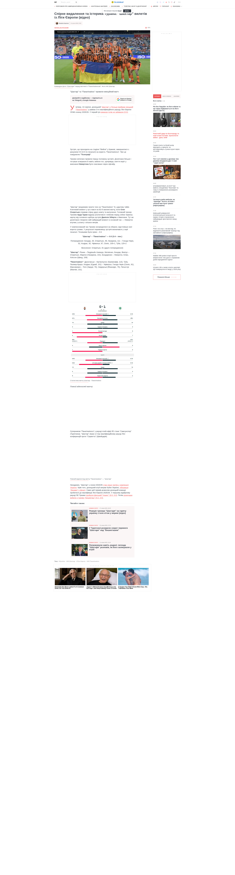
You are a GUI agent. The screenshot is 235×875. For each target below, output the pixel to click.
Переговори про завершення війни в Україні (71, 6)
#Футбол (62, 561)
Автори (155, 6)
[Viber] (160, 2)
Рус (179, 2)
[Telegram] (163, 2)
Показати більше (164, 277)
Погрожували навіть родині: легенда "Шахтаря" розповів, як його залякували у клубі (110, 547)
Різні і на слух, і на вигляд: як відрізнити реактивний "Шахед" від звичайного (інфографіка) (166, 231)
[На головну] (117, 2)
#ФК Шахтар (70, 561)
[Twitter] (169, 2)
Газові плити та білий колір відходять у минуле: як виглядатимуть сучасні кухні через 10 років (166, 148)
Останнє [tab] (157, 96)
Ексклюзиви (115, 6)
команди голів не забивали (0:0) (114, 112)
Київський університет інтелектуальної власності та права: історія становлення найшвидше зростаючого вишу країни (165, 217)
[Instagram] (171, 2)
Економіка (176, 6)
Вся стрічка (157, 101)
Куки (119, 11)
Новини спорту (93, 508)
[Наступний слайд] (182, 6)
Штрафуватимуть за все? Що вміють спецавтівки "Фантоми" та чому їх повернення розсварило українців (165, 189)
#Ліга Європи (80, 561)
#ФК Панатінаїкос (93, 561)
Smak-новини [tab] (166, 96)
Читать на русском (61, 27)
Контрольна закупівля (99, 6)
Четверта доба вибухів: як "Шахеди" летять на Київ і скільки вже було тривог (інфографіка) (164, 202)
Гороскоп (165, 6)
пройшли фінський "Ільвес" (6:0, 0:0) (101, 495)
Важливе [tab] (176, 96)
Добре (127, 11)
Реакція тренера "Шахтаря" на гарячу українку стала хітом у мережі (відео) (107, 512)
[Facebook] (157, 2)
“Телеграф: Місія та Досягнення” (135, 6)
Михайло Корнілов (64, 23)
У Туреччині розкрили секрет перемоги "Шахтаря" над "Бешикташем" (108, 529)
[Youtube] (166, 2)
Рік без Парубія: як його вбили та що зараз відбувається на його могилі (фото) (166, 109)
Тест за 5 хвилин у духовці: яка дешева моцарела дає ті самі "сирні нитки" (166, 161)
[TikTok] (174, 2)
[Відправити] (76, 2)
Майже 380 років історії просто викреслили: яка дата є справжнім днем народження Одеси (166, 258)
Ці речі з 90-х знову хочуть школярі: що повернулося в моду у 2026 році (167, 268)
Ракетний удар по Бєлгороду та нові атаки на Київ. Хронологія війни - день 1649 (166, 135)
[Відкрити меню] (55, 2)
